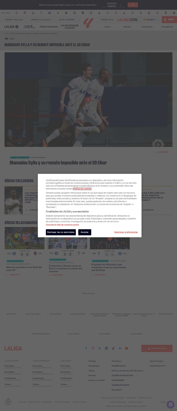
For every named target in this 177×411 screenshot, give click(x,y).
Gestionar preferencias (126, 232)
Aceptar (85, 232)
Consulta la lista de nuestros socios (62, 225)
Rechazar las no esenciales (60, 232)
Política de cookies (82, 189)
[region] (89, 205)
